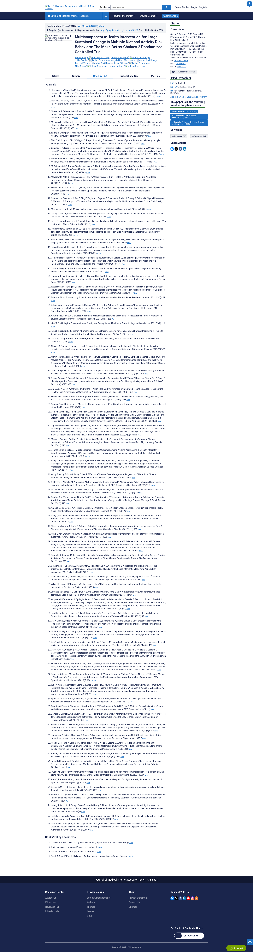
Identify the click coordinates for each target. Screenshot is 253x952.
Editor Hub (50, 902)
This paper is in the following (187, 103)
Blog (89, 916)
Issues (90, 911)
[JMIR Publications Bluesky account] (172, 898)
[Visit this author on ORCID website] (99, 57)
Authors (91, 902)
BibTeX (173, 87)
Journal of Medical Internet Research (69, 15)
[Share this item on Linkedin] (184, 149)
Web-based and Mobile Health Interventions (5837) (184, 117)
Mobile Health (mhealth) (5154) (184, 112)
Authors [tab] (76, 76)
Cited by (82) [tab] (100, 76)
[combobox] (136, 7)
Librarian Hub (52, 911)
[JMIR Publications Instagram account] (192, 898)
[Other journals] (106, 15)
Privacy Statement (138, 897)
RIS (172, 91)
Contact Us (134, 902)
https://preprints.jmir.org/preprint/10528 (119, 30)
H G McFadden (82, 60)
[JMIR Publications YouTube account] (188, 898)
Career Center (182, 7)
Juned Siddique (121, 63)
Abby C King (81, 66)
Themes (91, 906)
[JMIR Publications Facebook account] (180, 898)
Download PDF (180, 136)
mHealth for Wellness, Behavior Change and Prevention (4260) (188, 123)
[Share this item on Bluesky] (172, 149)
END (172, 83)
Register (203, 7)
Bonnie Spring (82, 57)
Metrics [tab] (155, 76)
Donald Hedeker (117, 66)
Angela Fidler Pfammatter (123, 60)
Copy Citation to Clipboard (184, 72)
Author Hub (51, 897)
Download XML (200, 136)
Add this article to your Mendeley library (188, 97)
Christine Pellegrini (120, 57)
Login (194, 7)
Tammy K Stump (83, 63)
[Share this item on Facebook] (180, 149)
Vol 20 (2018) (91, 26)
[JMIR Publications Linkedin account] (184, 898)
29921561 (181, 63)
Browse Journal (147, 15)
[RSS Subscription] (196, 898)
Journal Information (123, 15)
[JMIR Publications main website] (70, 7)
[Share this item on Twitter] (176, 149)
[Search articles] (166, 7)
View (159, 96)
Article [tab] (55, 76)
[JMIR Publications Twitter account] (176, 898)
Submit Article (170, 15)
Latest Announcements (99, 897)
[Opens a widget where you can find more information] (236, 948)
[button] (249, 3)
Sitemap (133, 906)
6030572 (181, 66)
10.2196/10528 (181, 60)
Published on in (76, 26)
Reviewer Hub (52, 906)
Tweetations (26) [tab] (129, 76)
